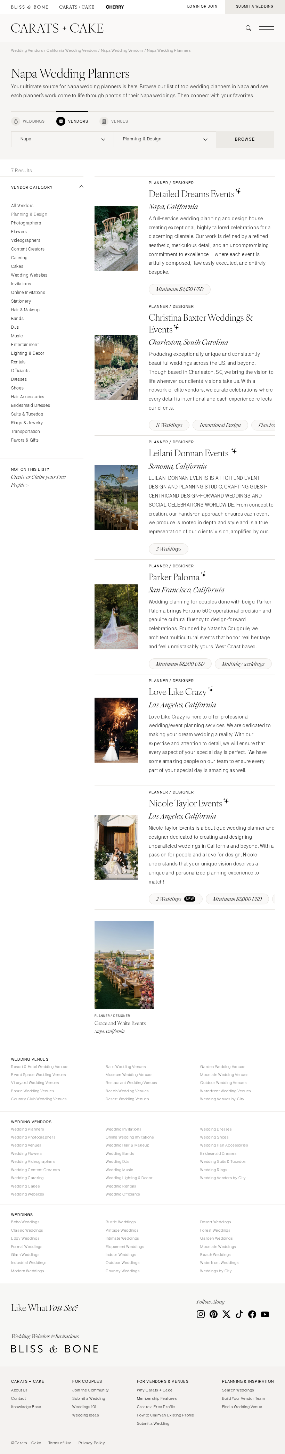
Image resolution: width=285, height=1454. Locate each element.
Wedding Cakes (25, 1186)
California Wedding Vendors (72, 50)
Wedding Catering (27, 1178)
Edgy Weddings (25, 1238)
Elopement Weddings (125, 1246)
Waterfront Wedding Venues (225, 1091)
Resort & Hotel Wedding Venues (39, 1067)
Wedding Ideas (85, 1415)
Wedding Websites (29, 275)
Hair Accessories (27, 397)
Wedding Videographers (33, 1161)
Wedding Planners (27, 1129)
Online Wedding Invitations (130, 1137)
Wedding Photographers (33, 1137)
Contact (18, 1398)
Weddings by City (216, 1271)
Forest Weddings (215, 1230)
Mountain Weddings (218, 1246)
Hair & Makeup (25, 310)
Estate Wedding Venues (32, 1091)
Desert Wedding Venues (127, 1099)
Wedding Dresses (215, 1129)
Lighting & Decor (27, 353)
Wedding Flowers (26, 1153)
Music (17, 336)
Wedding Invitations (123, 1129)
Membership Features (157, 1398)
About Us (19, 1390)
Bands (17, 319)
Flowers (19, 232)
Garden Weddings (216, 1238)
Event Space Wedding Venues (38, 1075)
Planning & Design (29, 214)
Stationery (21, 301)
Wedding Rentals (121, 1186)
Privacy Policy (92, 1443)
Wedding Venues (26, 1145)
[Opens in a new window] (29, 7)
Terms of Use (60, 1443)
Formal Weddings (26, 1246)
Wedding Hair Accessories (224, 1145)
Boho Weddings (25, 1222)
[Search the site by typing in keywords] (245, 28)
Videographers (25, 240)
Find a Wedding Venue (242, 1407)
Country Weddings (122, 1271)
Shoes (17, 388)
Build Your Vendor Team (243, 1398)
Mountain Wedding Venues (224, 1075)
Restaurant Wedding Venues (131, 1083)
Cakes (17, 266)
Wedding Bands (120, 1153)
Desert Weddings (215, 1222)
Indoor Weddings (121, 1254)
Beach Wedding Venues (127, 1091)
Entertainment (25, 345)
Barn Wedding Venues (126, 1067)
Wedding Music (119, 1170)
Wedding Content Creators (35, 1170)
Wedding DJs (117, 1161)
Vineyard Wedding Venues (35, 1083)
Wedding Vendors (27, 50)
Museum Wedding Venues (129, 1075)
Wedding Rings (213, 1170)
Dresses (19, 379)
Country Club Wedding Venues (39, 1099)
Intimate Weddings (122, 1238)
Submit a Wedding (88, 1398)
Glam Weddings (25, 1254)
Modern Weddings (27, 1271)
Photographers (26, 223)
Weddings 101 (84, 1407)
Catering (19, 258)
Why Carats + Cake (155, 1390)
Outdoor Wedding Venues (223, 1083)
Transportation (25, 431)
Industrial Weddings (29, 1262)
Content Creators (28, 249)
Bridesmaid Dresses (30, 405)
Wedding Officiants (123, 1194)
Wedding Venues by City (222, 1099)
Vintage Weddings (122, 1230)
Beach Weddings (215, 1254)
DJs (15, 327)
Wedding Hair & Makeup (127, 1145)
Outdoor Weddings (122, 1262)
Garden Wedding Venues (222, 1067)
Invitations (21, 284)
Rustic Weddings (121, 1222)
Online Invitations (28, 292)
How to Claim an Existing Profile (165, 1415)
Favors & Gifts (25, 440)
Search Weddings (238, 1390)
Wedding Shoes (214, 1137)
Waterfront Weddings (219, 1262)
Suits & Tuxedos (27, 414)
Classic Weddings (27, 1230)
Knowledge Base (26, 1407)
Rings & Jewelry (27, 423)
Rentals (18, 362)
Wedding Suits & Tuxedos (223, 1161)
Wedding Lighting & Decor (129, 1178)
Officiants (20, 371)
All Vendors (22, 206)
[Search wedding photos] (115, 7)
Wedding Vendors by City (223, 1178)
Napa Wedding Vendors (122, 50)
